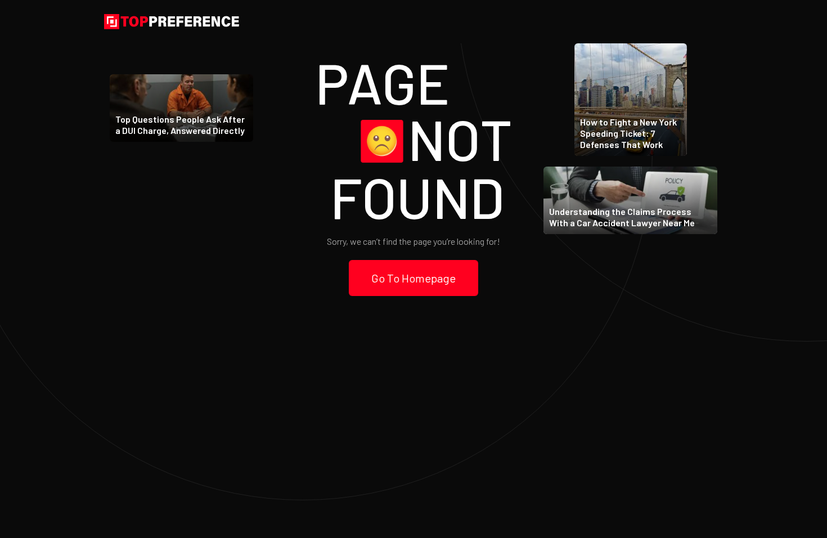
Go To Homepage (413, 278)
